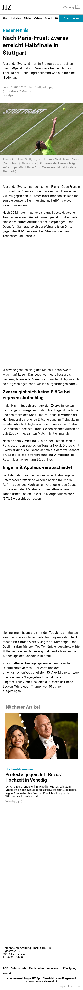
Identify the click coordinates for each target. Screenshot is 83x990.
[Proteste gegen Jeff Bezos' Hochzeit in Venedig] (41, 737)
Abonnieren (71, 18)
